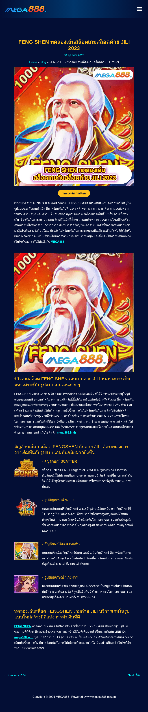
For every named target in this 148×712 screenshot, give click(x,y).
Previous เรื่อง (15, 675)
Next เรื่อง (136, 675)
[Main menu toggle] (139, 9)
